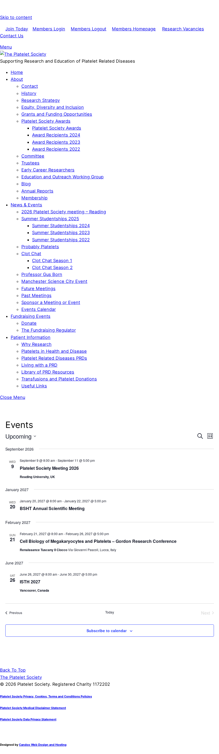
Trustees (30, 163)
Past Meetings (36, 295)
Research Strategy (40, 100)
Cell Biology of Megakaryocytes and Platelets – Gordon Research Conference (98, 541)
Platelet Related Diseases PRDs (54, 358)
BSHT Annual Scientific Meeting (52, 508)
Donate (29, 323)
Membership (34, 197)
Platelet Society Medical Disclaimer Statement (33, 708)
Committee (32, 156)
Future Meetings (38, 288)
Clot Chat (31, 253)
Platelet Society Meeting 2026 (49, 468)
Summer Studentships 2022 (61, 239)
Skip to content (16, 17)
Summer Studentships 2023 (61, 232)
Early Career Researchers (48, 170)
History (28, 93)
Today (109, 612)
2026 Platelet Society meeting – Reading (63, 211)
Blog (26, 183)
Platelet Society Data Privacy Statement (28, 719)
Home (17, 72)
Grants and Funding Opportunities (56, 114)
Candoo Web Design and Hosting (43, 745)
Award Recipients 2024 (56, 135)
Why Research (36, 344)
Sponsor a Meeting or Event (50, 302)
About (17, 79)
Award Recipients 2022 (56, 149)
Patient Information (30, 337)
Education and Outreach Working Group (62, 176)
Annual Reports (37, 191)
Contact (29, 86)
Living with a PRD (39, 365)
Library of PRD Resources (47, 372)
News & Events (26, 204)
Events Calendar (38, 309)
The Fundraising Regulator (48, 330)
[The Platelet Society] (23, 54)
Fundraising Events (30, 316)
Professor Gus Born (41, 274)
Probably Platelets (40, 246)
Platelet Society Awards (46, 121)
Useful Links (34, 385)
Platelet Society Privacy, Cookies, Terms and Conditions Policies (46, 696)
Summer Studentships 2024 (61, 225)
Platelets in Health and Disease (54, 351)
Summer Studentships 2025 (50, 218)
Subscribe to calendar (107, 630)
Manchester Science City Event (54, 281)
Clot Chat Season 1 (52, 260)
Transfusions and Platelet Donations (59, 379)
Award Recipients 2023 (56, 142)
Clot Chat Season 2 (52, 267)
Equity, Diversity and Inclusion (52, 107)
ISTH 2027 (30, 582)
